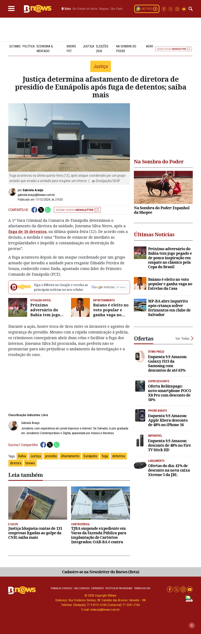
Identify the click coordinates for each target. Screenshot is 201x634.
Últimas (15, 46)
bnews (30, 463)
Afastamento (70, 456)
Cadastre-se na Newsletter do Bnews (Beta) (100, 571)
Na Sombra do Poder (126, 48)
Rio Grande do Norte (85, 8)
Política (28, 46)
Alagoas (104, 8)
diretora (15, 463)
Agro (149, 46)
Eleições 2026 (102, 48)
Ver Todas (182, 338)
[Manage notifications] (192, 625)
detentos (118, 456)
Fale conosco (82, 588)
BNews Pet (71, 48)
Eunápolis (90, 456)
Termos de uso (142, 588)
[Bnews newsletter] (173, 48)
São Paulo (116, 8)
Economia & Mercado (45, 48)
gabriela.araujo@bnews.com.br (36, 195)
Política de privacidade (118, 588)
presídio (51, 456)
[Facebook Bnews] (164, 9)
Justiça (88, 46)
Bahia (22, 456)
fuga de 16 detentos (27, 231)
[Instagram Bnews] (177, 9)
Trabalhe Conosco (61, 588)
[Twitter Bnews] (171, 9)
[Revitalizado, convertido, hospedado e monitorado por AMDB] (189, 598)
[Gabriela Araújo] (13, 192)
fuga (105, 456)
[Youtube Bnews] (184, 9)
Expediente (97, 588)
